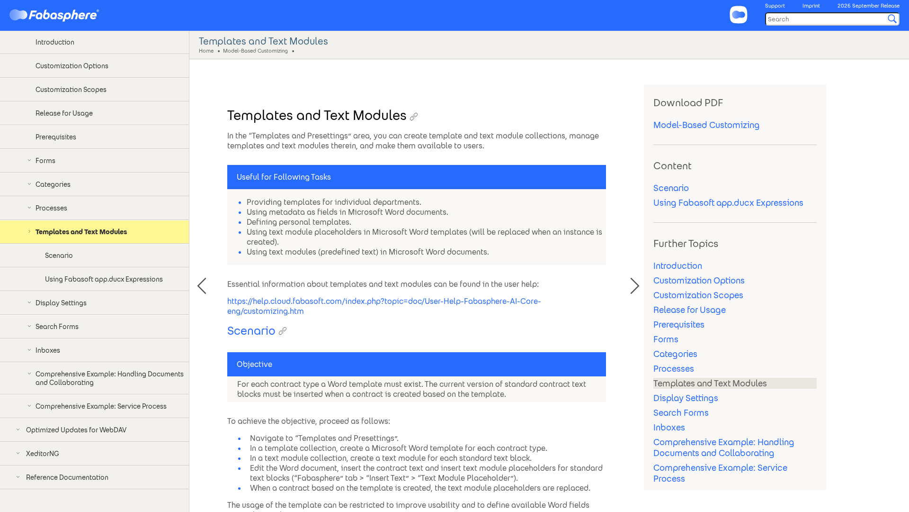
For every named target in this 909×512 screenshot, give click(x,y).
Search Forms (681, 412)
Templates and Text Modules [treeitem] (81, 232)
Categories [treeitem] (53, 184)
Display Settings (685, 398)
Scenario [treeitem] (59, 255)
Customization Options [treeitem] (72, 66)
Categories (675, 353)
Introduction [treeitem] (55, 42)
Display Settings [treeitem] (61, 303)
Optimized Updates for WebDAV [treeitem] (76, 430)
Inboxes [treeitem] (48, 350)
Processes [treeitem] (51, 208)
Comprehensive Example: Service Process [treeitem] (101, 406)
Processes (673, 368)
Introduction (677, 265)
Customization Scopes (698, 295)
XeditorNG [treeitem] (42, 453)
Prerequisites (678, 324)
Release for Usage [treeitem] (64, 113)
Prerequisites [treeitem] (56, 137)
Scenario (671, 188)
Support (775, 5)
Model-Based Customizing (255, 50)
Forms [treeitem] (45, 160)
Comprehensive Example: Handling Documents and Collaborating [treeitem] (110, 378)
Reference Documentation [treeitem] (67, 477)
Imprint (811, 5)
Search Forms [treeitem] (57, 326)
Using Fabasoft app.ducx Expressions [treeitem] (104, 279)
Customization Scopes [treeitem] (71, 89)
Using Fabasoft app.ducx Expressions (728, 202)
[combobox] (832, 19)
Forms (665, 339)
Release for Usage (689, 309)
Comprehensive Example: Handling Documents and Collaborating (723, 447)
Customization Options (699, 280)
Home (206, 50)
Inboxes (669, 427)
